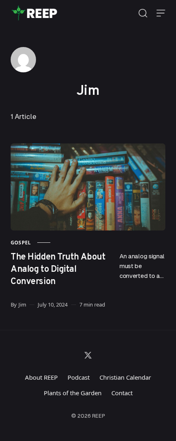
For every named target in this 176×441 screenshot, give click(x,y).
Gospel (21, 242)
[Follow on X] (88, 355)
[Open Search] (143, 13)
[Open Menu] (161, 13)
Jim (22, 304)
